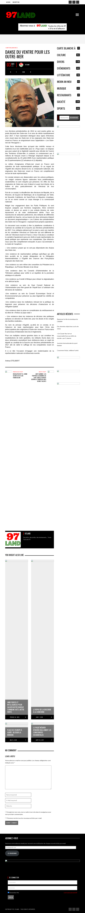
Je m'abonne (12, 853)
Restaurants (68, 95)
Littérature (68, 75)
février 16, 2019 (14, 717)
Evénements (68, 68)
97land (27, 64)
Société (68, 101)
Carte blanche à (12, 47)
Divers (68, 61)
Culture (68, 55)
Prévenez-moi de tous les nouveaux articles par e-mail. (24, 818)
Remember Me (14, 892)
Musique (68, 88)
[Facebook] (70, 2)
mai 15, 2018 (13, 740)
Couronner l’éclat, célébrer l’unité (67, 350)
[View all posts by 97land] (21, 65)
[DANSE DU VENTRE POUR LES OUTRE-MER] (29, 102)
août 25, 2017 (40, 740)
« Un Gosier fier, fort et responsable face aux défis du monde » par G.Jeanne (66, 336)
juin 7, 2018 (39, 717)
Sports (68, 108)
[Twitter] (77, 2)
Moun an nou (68, 81)
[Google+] (73, 2)
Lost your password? (70, 892)
